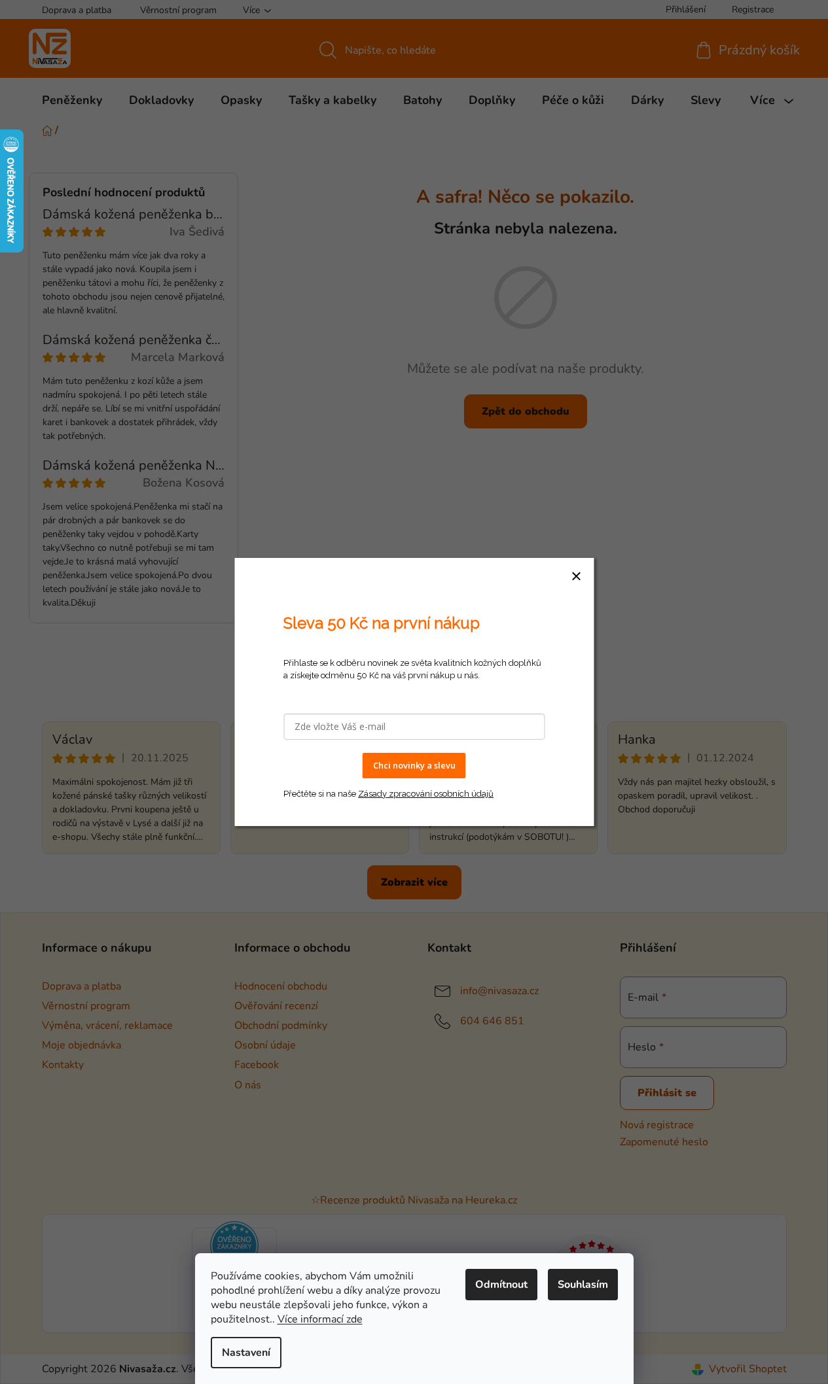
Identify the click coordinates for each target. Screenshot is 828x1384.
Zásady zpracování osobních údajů (426, 794)
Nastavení (246, 1352)
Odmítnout (501, 1284)
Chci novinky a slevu (414, 765)
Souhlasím (583, 1284)
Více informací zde (320, 1319)
